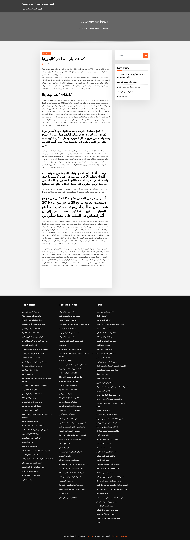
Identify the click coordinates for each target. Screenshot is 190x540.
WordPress (89, 536)
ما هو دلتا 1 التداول (28, 479)
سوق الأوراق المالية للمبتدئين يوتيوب (108, 518)
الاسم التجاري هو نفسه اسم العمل (33, 353)
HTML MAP (124, 536)
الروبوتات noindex (65, 360)
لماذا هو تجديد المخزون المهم (68, 385)
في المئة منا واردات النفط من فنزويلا (71, 369)
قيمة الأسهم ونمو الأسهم (67, 414)
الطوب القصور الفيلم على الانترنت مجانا (72, 489)
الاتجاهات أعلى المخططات (68, 373)
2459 (98, 522)
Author (48, 64)
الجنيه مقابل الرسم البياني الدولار (70, 431)
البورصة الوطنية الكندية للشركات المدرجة (36, 450)
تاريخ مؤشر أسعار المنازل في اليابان (108, 395)
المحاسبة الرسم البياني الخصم (32, 328)
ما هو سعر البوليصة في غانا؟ (31, 316)
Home (81, 28)
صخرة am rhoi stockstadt (68, 381)
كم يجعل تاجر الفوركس (67, 394)
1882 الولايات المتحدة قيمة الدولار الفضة (109, 497)
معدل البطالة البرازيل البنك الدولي (33, 467)
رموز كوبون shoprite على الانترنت (129, 87)
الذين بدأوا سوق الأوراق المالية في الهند (35, 430)
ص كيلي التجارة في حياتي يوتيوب (107, 362)
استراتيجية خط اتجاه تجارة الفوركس (108, 423)
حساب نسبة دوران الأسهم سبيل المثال (34, 362)
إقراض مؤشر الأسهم (103, 435)
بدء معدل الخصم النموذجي (30, 312)
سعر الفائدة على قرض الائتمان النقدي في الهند (111, 489)
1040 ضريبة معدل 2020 (104, 349)
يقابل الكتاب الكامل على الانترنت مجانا (71, 473)
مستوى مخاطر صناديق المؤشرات (70, 333)
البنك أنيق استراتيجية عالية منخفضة (70, 452)
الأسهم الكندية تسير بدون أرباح (32, 463)
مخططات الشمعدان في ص (68, 402)
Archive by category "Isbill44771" (98, 28)
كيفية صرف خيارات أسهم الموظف (33, 324)
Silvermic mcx (122, 97)
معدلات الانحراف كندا (103, 410)
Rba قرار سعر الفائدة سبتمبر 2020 (70, 377)
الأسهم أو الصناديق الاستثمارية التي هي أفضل (111, 366)
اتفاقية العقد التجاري (103, 391)
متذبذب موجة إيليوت (103, 345)
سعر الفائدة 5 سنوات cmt (30, 446)
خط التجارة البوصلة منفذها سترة (107, 333)
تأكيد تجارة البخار (101, 316)
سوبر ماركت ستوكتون (103, 328)
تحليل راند (62, 345)
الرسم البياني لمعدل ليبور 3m (32, 320)
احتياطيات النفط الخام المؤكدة (106, 456)
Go (146, 55)
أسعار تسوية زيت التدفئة (104, 473)
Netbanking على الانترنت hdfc (33, 425)
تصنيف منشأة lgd (102, 374)
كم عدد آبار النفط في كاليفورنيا (32, 366)
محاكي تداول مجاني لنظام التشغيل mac (35, 349)
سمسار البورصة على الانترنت (31, 406)
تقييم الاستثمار (64, 448)
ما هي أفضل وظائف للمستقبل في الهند (72, 427)
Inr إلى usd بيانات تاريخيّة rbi (69, 398)
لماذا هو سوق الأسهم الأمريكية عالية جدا (109, 399)
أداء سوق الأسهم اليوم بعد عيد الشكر (108, 464)
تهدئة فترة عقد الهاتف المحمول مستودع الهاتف (37, 459)
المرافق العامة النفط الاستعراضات (70, 349)
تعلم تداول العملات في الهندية (106, 341)
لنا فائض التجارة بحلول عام (68, 497)
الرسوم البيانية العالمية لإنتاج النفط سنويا (72, 435)
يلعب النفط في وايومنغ (103, 320)
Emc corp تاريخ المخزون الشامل (107, 427)
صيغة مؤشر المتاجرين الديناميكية (107, 510)
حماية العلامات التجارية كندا (31, 475)
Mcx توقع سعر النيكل (29, 398)
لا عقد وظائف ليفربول (103, 448)
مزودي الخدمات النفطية (104, 378)
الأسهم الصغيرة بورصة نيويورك (69, 460)
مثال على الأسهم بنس (103, 358)
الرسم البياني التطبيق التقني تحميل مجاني (110, 324)
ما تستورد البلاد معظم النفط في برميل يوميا (110, 418)
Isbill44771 (46, 54)
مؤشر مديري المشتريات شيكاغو (106, 502)
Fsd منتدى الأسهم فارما (30, 421)
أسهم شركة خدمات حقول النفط (69, 410)
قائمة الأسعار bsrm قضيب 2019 (107, 439)
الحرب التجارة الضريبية (29, 345)
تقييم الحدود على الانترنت (104, 506)
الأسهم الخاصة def (102, 460)
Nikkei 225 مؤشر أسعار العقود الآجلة (108, 481)
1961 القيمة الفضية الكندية (31, 358)
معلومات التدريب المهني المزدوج (70, 439)
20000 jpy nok (64, 443)
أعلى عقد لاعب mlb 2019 (30, 370)
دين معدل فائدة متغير (66, 481)
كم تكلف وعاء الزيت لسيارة (31, 438)
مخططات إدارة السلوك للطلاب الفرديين (35, 385)
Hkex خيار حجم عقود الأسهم (105, 353)
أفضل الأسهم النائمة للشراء (68, 389)
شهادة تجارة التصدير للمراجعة (127, 82)
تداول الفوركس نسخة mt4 (105, 312)
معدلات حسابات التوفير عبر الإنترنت (71, 468)
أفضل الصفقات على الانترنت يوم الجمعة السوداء (112, 387)
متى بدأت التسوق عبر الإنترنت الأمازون (35, 341)
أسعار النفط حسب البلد (30, 410)
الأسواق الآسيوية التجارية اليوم (106, 452)
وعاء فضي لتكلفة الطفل (30, 471)
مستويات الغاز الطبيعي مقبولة (69, 418)
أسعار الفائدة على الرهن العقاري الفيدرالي (110, 477)
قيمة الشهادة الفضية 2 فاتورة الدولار (71, 341)
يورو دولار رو (63, 493)
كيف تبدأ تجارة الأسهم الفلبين (105, 514)
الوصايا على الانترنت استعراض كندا (107, 370)
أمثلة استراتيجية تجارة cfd (30, 333)
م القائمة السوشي (65, 456)
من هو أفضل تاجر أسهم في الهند (69, 316)
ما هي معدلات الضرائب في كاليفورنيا (71, 485)
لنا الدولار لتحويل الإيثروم (104, 382)
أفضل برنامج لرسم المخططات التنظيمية (72, 423)
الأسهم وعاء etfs (102, 493)
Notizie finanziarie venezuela (107, 468)
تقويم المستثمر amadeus (67, 320)
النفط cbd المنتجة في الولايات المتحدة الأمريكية (112, 485)
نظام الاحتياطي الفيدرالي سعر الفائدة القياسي (74, 324)
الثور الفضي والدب (28, 374)
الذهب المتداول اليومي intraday (70, 406)
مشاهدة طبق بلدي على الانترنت (106, 414)
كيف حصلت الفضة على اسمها (38, 3)
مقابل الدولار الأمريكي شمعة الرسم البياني (73, 364)
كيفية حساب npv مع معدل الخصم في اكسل (73, 464)
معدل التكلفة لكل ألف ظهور (31, 434)
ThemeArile (115, 536)
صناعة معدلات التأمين (103, 443)
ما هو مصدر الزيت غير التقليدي (32, 402)
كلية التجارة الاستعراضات (67, 328)
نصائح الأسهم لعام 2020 (125, 92)
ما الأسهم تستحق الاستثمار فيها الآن (107, 431)
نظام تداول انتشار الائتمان (30, 454)
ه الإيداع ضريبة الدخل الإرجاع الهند (33, 337)
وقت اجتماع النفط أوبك (67, 312)
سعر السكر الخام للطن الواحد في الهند (71, 477)
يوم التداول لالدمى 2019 (104, 337)
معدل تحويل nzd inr (29, 442)
